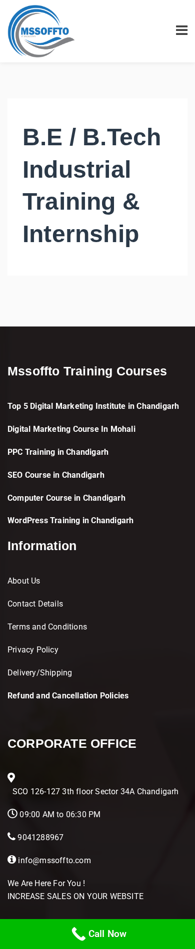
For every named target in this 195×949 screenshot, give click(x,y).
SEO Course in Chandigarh (56, 475)
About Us (24, 581)
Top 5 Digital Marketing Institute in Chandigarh (93, 406)
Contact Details (35, 604)
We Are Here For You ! (46, 883)
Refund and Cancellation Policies (68, 695)
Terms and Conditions (47, 627)
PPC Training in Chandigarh (58, 452)
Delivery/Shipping (40, 672)
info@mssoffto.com (54, 860)
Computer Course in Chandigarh (67, 498)
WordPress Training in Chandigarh (71, 520)
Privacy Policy (33, 649)
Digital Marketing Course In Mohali (72, 429)
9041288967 (41, 837)
